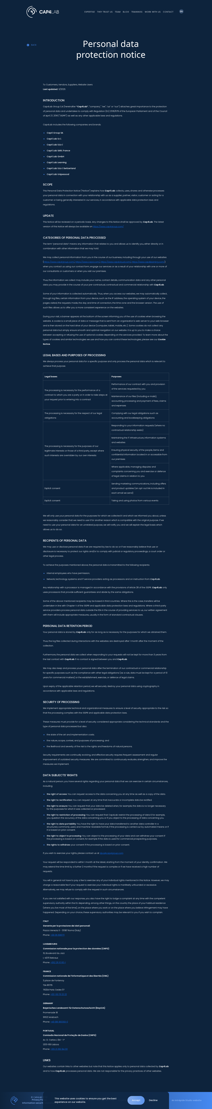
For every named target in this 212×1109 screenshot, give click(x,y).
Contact (168, 11)
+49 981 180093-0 (59, 1021)
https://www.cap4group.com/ (108, 226)
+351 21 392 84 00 (59, 1049)
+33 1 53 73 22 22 (58, 994)
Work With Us (153, 11)
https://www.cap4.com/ (87, 261)
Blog (126, 11)
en (181, 11)
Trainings (136, 11)
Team (118, 11)
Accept (136, 1100)
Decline (153, 1100)
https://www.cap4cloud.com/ (116, 261)
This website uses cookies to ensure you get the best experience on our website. (86, 1100)
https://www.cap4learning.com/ (148, 261)
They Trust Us (105, 11)
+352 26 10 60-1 (58, 962)
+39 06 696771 (57, 935)
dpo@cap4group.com (111, 853)
